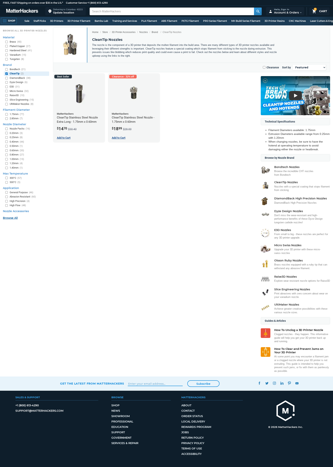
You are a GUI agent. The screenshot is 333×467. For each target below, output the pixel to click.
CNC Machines (297, 20)
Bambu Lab (101, 20)
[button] (65, 11)
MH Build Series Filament (245, 20)
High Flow (18, 205)
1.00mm (17, 159)
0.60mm (17, 150)
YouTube (296, 383)
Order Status (192, 416)
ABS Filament (169, 20)
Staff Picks (40, 20)
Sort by (286, 67)
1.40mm (16, 167)
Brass (16, 41)
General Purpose (21, 192)
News (115, 410)
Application (11, 188)
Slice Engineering (22, 99)
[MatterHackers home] (22, 11)
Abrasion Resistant (23, 196)
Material (8, 37)
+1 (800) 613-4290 (97, 2)
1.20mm (16, 163)
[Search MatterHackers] (258, 11)
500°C (15, 182)
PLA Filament (149, 20)
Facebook (259, 383)
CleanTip (17, 73)
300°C (16, 177)
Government (121, 437)
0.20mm (16, 132)
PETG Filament (190, 20)
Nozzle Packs (20, 128)
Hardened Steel (21, 50)
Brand (155, 32)
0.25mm (16, 137)
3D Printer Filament (78, 20)
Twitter (266, 383)
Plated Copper (20, 46)
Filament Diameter (16, 110)
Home (95, 32)
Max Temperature (15, 173)
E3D (15, 86)
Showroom (120, 416)
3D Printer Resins (275, 20)
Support (118, 432)
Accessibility (191, 454)
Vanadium (18, 54)
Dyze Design (19, 82)
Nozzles (143, 32)
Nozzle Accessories (16, 211)
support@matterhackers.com (39, 410)
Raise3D (17, 95)
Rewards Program (196, 427)
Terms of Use (191, 448)
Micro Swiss (19, 90)
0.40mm (17, 141)
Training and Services (124, 20)
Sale (26, 20)
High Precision (20, 201)
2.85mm (16, 118)
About (186, 405)
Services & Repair (124, 443)
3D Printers (56, 20)
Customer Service (76, 2)
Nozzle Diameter (14, 124)
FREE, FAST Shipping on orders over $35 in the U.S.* (33, 2)
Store (105, 32)
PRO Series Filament (215, 20)
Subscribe (203, 384)
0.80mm (17, 154)
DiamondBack (20, 77)
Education (119, 427)
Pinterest (289, 383)
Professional (122, 421)
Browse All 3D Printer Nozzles (25, 30)
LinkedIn (281, 383)
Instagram (274, 383)
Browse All (10, 218)
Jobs (185, 432)
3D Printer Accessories (123, 32)
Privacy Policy (192, 443)
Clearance (273, 67)
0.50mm (16, 145)
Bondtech (18, 69)
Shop (115, 405)
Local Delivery (193, 421)
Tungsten (17, 59)
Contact (188, 410)
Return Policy (192, 437)
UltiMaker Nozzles (22, 103)
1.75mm (17, 114)
